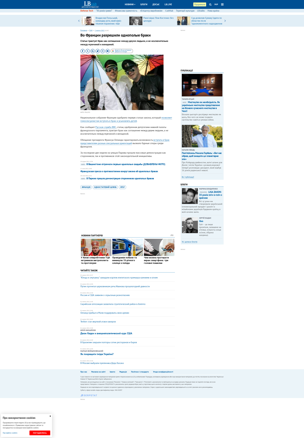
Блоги (143, 4)
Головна (83, 30)
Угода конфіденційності (163, 372)
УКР (216, 4)
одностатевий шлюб (105, 187)
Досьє (155, 4)
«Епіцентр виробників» (151, 10)
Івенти (112, 372)
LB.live (168, 4)
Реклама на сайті (98, 372)
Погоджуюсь (40, 433)
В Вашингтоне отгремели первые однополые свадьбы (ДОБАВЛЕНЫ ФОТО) (123, 164)
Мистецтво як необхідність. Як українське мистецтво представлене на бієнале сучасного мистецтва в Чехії (201, 107)
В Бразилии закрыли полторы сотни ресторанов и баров (108, 342)
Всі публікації (188, 177)
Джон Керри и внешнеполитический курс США (106, 333)
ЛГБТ (122, 187)
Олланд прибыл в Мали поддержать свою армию (104, 312)
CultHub (169, 10)
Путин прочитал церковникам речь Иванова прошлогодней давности (115, 286)
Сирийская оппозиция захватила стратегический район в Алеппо (112, 304)
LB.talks (201, 10)
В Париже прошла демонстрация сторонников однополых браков (117, 178)
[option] (104, 21)
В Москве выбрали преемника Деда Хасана (102, 363)
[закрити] (50, 416)
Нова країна (213, 10)
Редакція (123, 372)
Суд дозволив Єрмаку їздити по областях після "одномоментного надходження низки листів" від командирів (206, 22)
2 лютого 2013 (99, 31)
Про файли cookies (10, 433)
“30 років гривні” (104, 10)
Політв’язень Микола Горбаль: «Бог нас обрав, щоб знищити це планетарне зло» (202, 156)
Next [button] (225, 21)
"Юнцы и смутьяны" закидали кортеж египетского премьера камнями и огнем (119, 277)
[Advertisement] (127, 211)
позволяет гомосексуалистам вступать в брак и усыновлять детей (126, 119)
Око (201, 221)
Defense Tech (86, 10)
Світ (91, 30)
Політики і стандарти (140, 372)
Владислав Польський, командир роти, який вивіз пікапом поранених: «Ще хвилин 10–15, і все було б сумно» (109, 23)
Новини (129, 4)
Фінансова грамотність (126, 10)
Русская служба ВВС (105, 127)
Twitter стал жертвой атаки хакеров (98, 321)
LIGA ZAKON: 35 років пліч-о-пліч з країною (210, 194)
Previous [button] (78, 21)
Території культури (185, 10)
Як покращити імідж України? (97, 354)
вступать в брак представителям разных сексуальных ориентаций (124, 141)
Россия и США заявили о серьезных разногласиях (105, 295)
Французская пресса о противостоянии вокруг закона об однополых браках (119, 171)
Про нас (83, 372)
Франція (86, 187)
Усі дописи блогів (189, 241)
